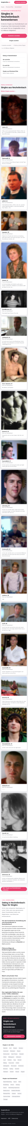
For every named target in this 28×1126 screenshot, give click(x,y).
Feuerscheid (11, 1062)
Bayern (15, 1081)
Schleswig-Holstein (16, 1096)
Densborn (21, 1048)
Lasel (4, 1059)
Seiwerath (21, 1054)
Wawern (18, 1051)
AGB (9, 1118)
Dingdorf (22, 1071)
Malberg (5, 1062)
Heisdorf (17, 1071)
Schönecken (20, 1065)
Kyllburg (11, 1068)
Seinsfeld (17, 1068)
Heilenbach (5, 1071)
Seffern (4, 1057)
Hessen (5, 1087)
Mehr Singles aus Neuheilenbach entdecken (12, 889)
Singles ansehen (14, 40)
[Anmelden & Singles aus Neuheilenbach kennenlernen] (14, 109)
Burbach (15, 1048)
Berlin (20, 1081)
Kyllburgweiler (6, 1065)
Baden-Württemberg (7, 1081)
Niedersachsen (6, 1090)
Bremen (12, 1084)
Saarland (14, 1093)
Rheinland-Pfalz (9, 7)
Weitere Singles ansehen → (8, 91)
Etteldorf (11, 1071)
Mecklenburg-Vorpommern (14, 1087)
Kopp (15, 1059)
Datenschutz (15, 1118)
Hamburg (18, 1084)
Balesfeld (5, 1048)
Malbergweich (11, 1057)
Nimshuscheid (6, 1054)
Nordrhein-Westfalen (16, 1090)
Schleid (17, 1062)
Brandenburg (6, 1084)
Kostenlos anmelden (20, 2)
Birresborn (5, 1068)
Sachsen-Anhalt (6, 1096)
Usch (10, 1048)
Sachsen (19, 1093)
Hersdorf (19, 1059)
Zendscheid (5, 1051)
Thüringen (5, 1099)
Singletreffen (5, 2)
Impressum (4, 1118)
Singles (2, 7)
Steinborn (10, 1059)
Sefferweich (18, 1057)
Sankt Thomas (14, 1054)
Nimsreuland (13, 1065)
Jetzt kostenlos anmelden (14, 1036)
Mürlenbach (12, 1051)
